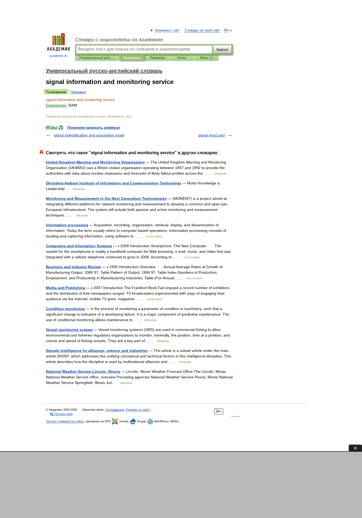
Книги (181, 58)
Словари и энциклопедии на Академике (119, 39)
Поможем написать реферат (93, 127)
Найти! (222, 49)
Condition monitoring (65, 309)
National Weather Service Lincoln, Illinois (83, 371)
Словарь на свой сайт (202, 30)
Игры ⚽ (206, 58)
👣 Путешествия (61, 413)
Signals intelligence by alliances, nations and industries (97, 350)
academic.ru (58, 56)
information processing (67, 225)
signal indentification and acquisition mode (89, 135)
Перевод (78, 92)
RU (226, 30)
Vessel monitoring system (69, 329)
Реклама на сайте (138, 409)
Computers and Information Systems (79, 246)
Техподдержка (114, 409)
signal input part (211, 135)
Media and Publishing (65, 288)
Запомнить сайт (167, 30)
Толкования (132, 58)
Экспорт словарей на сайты (64, 421)
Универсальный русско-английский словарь (97, 58)
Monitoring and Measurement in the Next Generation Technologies (106, 198)
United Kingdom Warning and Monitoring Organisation (95, 162)
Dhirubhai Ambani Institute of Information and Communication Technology (113, 183)
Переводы (157, 58)
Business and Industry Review (73, 267)
